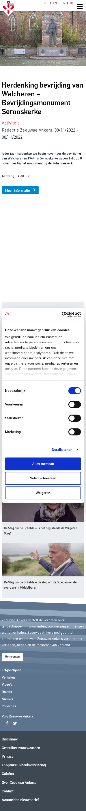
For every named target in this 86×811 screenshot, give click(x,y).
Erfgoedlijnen (11, 670)
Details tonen (62, 449)
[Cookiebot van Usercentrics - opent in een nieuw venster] (62, 314)
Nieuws (7, 699)
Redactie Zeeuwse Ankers (27, 129)
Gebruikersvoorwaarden (21, 748)
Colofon (8, 774)
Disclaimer (10, 739)
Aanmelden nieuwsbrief (20, 800)
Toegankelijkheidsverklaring (24, 765)
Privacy (7, 757)
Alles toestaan (43, 464)
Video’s (7, 685)
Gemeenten (12, 656)
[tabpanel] (43, 33)
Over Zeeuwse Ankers (19, 783)
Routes (7, 692)
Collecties (9, 706)
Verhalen (8, 677)
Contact (7, 791)
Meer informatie (17, 190)
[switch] (74, 404)
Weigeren (43, 493)
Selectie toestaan (43, 478)
